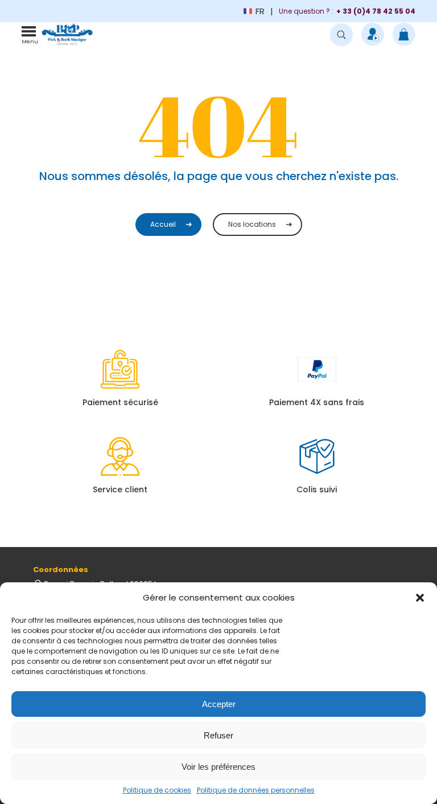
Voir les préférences (218, 767)
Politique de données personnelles (256, 790)
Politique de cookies (157, 790)
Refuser (218, 735)
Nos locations (252, 224)
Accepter (219, 704)
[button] (420, 597)
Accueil (163, 224)
